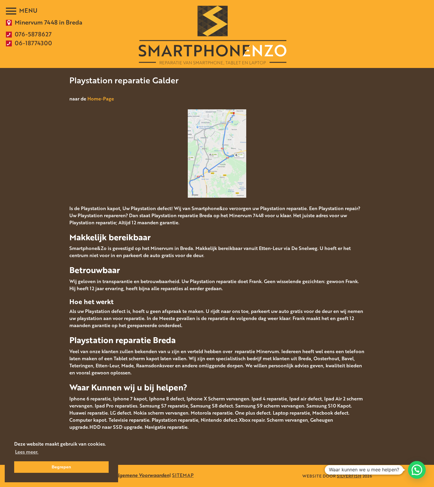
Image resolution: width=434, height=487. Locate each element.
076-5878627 (33, 34)
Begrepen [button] (61, 467)
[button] (417, 470)
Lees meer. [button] (26, 451)
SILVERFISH (349, 476)
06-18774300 (33, 42)
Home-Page (100, 98)
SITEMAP (183, 475)
